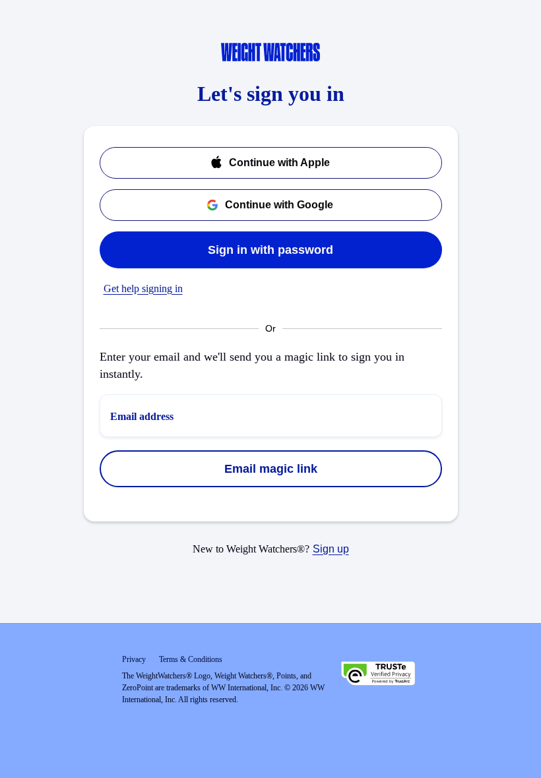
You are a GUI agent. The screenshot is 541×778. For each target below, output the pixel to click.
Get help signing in (143, 288)
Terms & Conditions (190, 659)
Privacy (134, 659)
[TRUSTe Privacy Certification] (378, 675)
